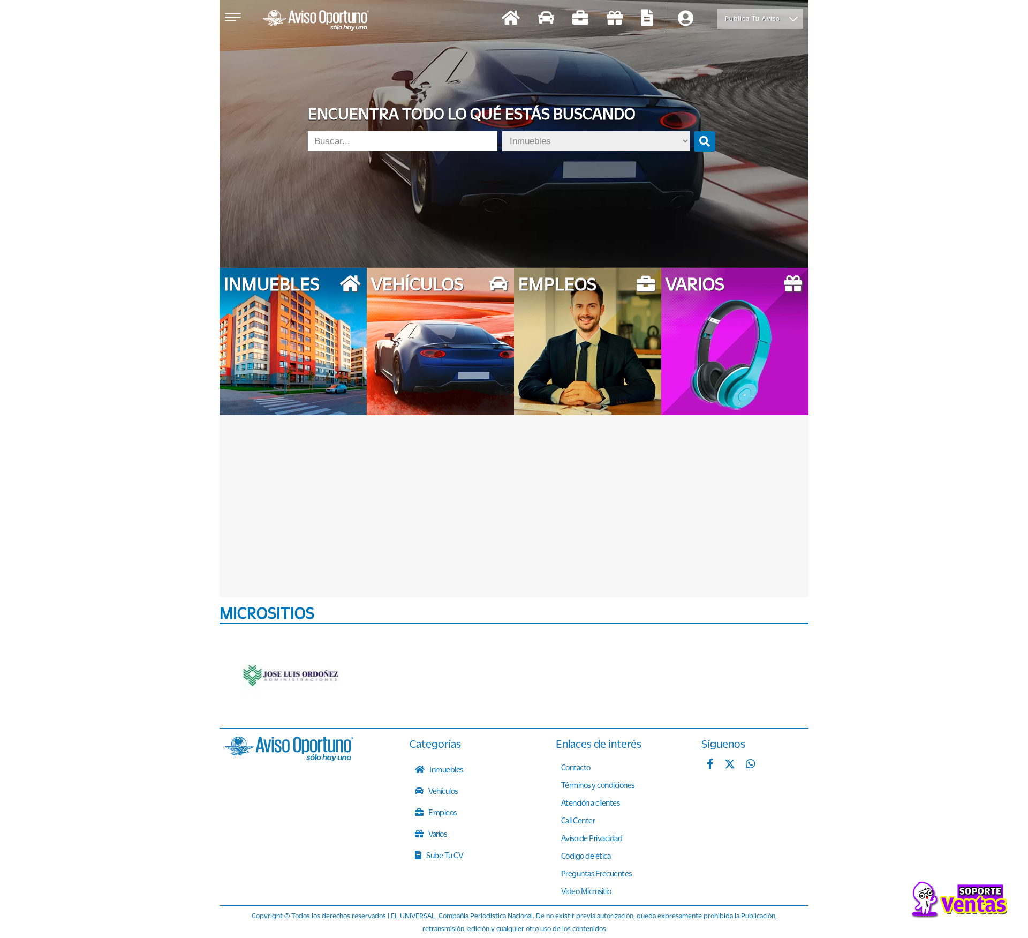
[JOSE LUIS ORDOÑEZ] (292, 676)
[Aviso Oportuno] (289, 758)
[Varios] (615, 19)
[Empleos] (580, 19)
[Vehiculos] (546, 19)
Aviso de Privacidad (592, 838)
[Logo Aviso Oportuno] (315, 21)
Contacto (576, 767)
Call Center (578, 820)
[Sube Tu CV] (647, 19)
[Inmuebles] (511, 19)
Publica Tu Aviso (752, 18)
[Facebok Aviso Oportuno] (710, 765)
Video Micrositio (586, 891)
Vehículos (442, 790)
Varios (437, 833)
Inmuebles (445, 769)
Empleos (442, 812)
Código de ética (586, 855)
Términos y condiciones (597, 785)
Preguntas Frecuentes (596, 873)
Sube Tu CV (444, 855)
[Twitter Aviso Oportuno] (729, 765)
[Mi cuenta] (685, 19)
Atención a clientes (590, 802)
